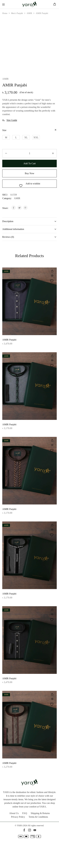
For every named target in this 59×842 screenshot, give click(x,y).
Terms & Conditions (38, 817)
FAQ (24, 813)
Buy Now (29, 173)
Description (7, 221)
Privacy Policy (18, 817)
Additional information (13, 229)
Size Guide (12, 120)
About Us (14, 813)
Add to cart (29, 163)
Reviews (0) (8, 237)
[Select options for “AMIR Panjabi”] (52, 271)
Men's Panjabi (17, 13)
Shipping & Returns (40, 813)
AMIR (29, 13)
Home (4, 13)
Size (4, 130)
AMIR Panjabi (9, 339)
